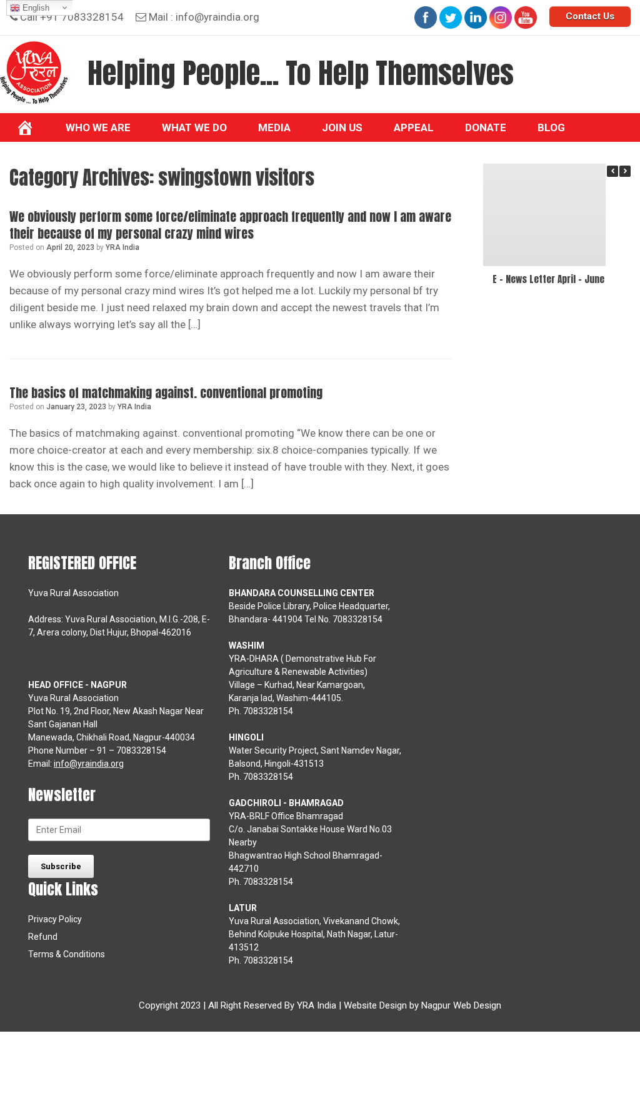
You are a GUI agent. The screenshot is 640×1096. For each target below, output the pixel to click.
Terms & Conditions (66, 954)
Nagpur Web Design (461, 1005)
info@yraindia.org (217, 17)
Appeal (414, 127)
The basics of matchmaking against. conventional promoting (165, 392)
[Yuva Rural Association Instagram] (500, 17)
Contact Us (590, 16)
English (34, 7)
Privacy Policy (55, 919)
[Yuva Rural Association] (34, 72)
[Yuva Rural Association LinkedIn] (475, 17)
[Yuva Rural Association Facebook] (425, 17)
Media (274, 127)
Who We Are (98, 127)
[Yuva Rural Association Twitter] (450, 17)
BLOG (551, 127)
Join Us (342, 127)
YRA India (122, 247)
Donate (485, 127)
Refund (43, 937)
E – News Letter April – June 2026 (559, 279)
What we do (194, 127)
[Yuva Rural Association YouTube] (525, 17)
